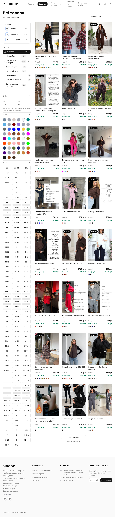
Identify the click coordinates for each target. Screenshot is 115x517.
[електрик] (18, 129)
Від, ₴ (5, 101)
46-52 (7, 242)
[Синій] (4, 148)
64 (26, 341)
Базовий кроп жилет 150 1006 (73, 367)
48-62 (26, 257)
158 (16, 405)
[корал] (4, 134)
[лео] (23, 134)
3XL (26, 168)
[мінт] (9, 138)
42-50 (16, 217)
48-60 (16, 257)
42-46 (26, 212)
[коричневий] (14, 134)
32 (17, 193)
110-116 (17, 371)
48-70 (16, 262)
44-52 (16, 232)
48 (17, 247)
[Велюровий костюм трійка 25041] (47, 38)
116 (7, 376)
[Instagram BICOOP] (5, 499)
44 (7, 227)
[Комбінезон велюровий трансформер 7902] (47, 141)
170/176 (7, 415)
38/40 (16, 202)
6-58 (7, 178)
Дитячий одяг (11, 67)
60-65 (16, 331)
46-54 (16, 242)
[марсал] (4, 138)
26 (26, 183)
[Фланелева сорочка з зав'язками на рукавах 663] (74, 38)
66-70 (26, 351)
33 (26, 193)
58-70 (16, 321)
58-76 (26, 321)
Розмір (6, 163)
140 (7, 395)
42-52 (26, 217)
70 (26, 356)
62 (26, 336)
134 (7, 390)
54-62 (16, 291)
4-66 (7, 173)
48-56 (26, 252)
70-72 (7, 361)
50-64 (7, 277)
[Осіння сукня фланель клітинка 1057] (47, 349)
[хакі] (18, 153)
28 (17, 188)
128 (7, 385)
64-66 (7, 346)
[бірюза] (28, 120)
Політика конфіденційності (41, 470)
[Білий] (23, 120)
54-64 (26, 291)
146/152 (17, 400)
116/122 (26, 376)
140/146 (17, 395)
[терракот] (28, 148)
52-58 (16, 282)
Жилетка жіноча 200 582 (44, 263)
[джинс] (9, 129)
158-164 (26, 405)
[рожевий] (18, 143)
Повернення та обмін (82, 4)
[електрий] (14, 129)
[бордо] (14, 124)
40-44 (16, 207)
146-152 (7, 400)
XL (16, 435)
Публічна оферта (38, 474)
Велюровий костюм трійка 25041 (45, 57)
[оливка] (28, 138)
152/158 (7, 405)
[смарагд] (14, 148)
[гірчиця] (28, 124)
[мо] (14, 138)
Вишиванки (11, 75)
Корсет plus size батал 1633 (45, 315)
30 (7, 193)
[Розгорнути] (4, 56)
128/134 (26, 385)
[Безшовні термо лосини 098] (74, 400)
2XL (7, 168)
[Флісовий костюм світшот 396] (100, 297)
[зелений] (28, 129)
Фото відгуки (54, 4)
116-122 (17, 376)
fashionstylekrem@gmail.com (73, 477)
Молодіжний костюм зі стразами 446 (97, 57)
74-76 (26, 361)
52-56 (7, 282)
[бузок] (18, 124)
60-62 (16, 326)
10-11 (7, 183)
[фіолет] (4, 153)
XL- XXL (26, 435)
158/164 (7, 410)
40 (26, 202)
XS (17, 440)
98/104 (16, 366)
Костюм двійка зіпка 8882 (71, 212)
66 (7, 351)
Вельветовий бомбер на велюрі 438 (97, 368)
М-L (26, 415)
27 (7, 188)
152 (26, 400)
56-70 (26, 306)
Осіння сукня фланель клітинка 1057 (43, 368)
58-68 (7, 321)
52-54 (26, 277)
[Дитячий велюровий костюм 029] (100, 90)
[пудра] (14, 143)
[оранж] (4, 143)
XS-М (26, 440)
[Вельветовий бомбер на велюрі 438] (100, 349)
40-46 (26, 207)
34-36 (16, 198)
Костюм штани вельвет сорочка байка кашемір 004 (45, 109)
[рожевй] (23, 143)
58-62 (7, 316)
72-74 (16, 361)
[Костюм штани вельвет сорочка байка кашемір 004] (47, 90)
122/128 (26, 381)
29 (26, 188)
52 (17, 277)
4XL (16, 173)
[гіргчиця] (23, 124)
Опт (61, 4)
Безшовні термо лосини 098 (72, 419)
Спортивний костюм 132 (97, 419)
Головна (31, 4)
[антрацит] (4, 120)
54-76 (7, 296)
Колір (5, 115)
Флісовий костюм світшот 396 (99, 315)
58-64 (16, 316)
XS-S (7, 445)
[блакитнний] (9, 124)
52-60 (26, 282)
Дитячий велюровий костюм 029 (99, 109)
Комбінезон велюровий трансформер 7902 (44, 161)
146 (26, 395)
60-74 (16, 336)
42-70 (26, 222)
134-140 (17, 390)
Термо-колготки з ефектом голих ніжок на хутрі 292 (45, 420)
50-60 (16, 272)
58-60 (26, 311)
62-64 (7, 341)
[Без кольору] (18, 120)
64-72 (26, 346)
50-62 (26, 272)
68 (7, 356)
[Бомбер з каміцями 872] (74, 90)
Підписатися (106, 480)
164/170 (17, 410)
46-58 (7, 247)
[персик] (9, 143)
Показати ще (74, 437)
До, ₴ (18, 101)
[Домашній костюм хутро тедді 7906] (74, 141)
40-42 (7, 207)
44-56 (26, 232)
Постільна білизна (14, 80)
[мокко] (18, 138)
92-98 (7, 366)
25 (17, 183)
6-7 (26, 173)
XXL (16, 445)
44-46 (26, 227)
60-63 (26, 326)
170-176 (26, 410)
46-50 (26, 237)
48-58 (7, 257)
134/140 (26, 390)
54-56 (16, 287)
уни (7, 420)
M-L (7, 430)
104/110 (7, 371)
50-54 (16, 267)
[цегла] (23, 153)
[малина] (28, 134)
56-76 (7, 311)
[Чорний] (4, 157)
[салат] (28, 143)
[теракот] (23, 148)
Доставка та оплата (70, 4)
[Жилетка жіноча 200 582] (47, 245)
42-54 (7, 222)
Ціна (5, 96)
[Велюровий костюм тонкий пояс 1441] (100, 141)
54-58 (26, 287)
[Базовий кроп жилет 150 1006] (74, 349)
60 (7, 326)
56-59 (16, 301)
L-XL (16, 425)
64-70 (16, 346)
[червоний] (28, 153)
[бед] (9, 120)
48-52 (7, 252)
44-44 (16, 227)
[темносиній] (18, 148)
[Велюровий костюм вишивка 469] (74, 297)
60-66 (26, 331)
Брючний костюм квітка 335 (72, 263)
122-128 (17, 381)
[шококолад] (9, 157)
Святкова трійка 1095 (96, 263)
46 (7, 237)
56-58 (7, 301)
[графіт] (4, 129)
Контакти (35, 480)
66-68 (16, 351)
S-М (26, 430)
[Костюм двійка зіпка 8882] (74, 193)
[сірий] (9, 148)
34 (7, 198)
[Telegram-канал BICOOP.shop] (10, 499)
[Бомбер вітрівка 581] (100, 193)
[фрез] (14, 153)
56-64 (16, 306)
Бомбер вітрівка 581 (96, 212)
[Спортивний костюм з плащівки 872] (47, 193)
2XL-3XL (16, 168)
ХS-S (26, 420)
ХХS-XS (16, 420)
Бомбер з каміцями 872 (71, 108)
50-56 (26, 267)
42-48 (7, 217)
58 (17, 311)
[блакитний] (4, 124)
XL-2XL (7, 440)
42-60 (16, 222)
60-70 (7, 336)
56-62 (7, 306)
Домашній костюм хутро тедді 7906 (73, 161)
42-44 (16, 212)
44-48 (7, 232)
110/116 (26, 371)
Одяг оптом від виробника (12, 85)
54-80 (16, 296)
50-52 (7, 267)
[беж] (14, 120)
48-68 (7, 262)
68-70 (16, 356)
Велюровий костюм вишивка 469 (73, 316)
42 (7, 212)
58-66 (26, 316)
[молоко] (23, 138)
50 (26, 262)
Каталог (42, 4)
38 (7, 202)
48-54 (16, 252)
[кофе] (18, 134)
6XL (16, 178)
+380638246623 (68, 480)
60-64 (7, 331)
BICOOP (12, 4)
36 (26, 198)
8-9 (26, 178)
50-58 (7, 272)
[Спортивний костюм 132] (100, 400)
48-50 (26, 247)
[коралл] (9, 134)
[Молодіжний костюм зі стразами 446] (100, 38)
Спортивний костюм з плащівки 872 (43, 213)
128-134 (17, 385)
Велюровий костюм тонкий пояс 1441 (98, 161)
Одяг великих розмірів (11, 61)
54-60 (7, 291)
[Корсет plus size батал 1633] (47, 297)
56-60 (26, 301)
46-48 (16, 237)
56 (26, 296)
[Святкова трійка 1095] (100, 245)
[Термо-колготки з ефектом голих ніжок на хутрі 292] (47, 400)
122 (7, 381)
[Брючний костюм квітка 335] (74, 245)
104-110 (26, 366)
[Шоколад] (14, 157)
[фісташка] (9, 153)
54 (7, 287)
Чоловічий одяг (12, 71)
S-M (7, 435)
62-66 (16, 341)
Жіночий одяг (11, 56)
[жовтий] (23, 129)
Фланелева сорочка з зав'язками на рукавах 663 (72, 57)
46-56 (26, 242)
